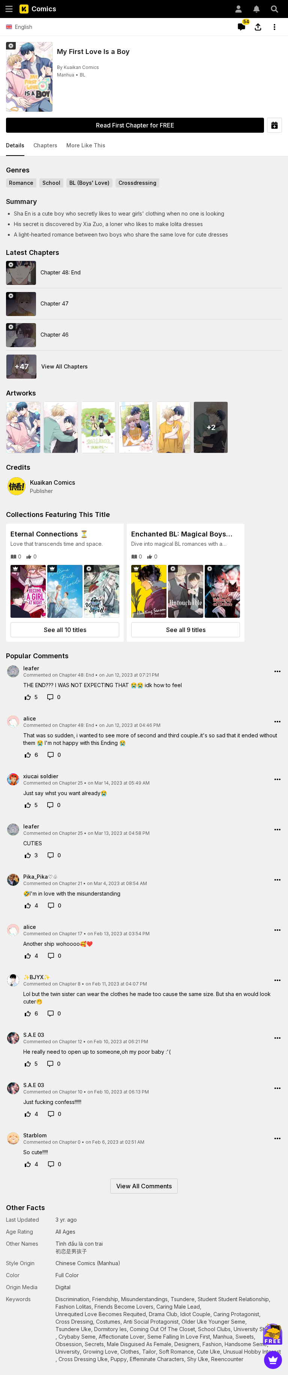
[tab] (15, 146)
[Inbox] (256, 8)
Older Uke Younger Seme (213, 1321)
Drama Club (163, 1314)
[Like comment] (28, 697)
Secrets (94, 1344)
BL (83, 75)
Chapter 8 (70, 984)
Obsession (69, 1344)
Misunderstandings (144, 1299)
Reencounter (227, 1359)
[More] (274, 26)
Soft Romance (176, 1351)
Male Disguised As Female (139, 1344)
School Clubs (214, 1329)
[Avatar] (238, 8)
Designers (187, 1344)
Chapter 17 (70, 933)
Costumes (108, 1321)
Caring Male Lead (178, 1306)
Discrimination (72, 1299)
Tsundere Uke (73, 1329)
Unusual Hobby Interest (252, 1351)
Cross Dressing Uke (83, 1359)
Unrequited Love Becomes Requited (101, 1314)
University (68, 1351)
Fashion (212, 1344)
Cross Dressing (74, 1321)
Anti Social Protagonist (150, 1321)
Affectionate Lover (121, 1336)
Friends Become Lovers (123, 1306)
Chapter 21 (70, 883)
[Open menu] (9, 8)
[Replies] (50, 697)
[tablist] (144, 146)
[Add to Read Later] (274, 125)
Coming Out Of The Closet (162, 1329)
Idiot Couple (195, 1314)
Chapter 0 (70, 1142)
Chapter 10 (70, 1092)
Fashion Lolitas (74, 1306)
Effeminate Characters (157, 1359)
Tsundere (183, 1299)
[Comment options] (277, 671)
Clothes (129, 1351)
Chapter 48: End (76, 675)
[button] (15, 146)
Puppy (119, 1359)
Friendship (105, 1299)
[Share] (258, 26)
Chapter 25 (71, 783)
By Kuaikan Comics (78, 67)
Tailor (149, 1351)
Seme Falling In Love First (178, 1336)
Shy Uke (197, 1359)
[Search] (274, 8)
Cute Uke (208, 1351)
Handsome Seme (246, 1344)
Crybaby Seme (77, 1336)
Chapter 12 (70, 1041)
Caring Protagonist (236, 1314)
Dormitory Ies (110, 1329)
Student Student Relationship (233, 1299)
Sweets (245, 1336)
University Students (257, 1329)
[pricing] (273, 1360)
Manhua (65, 75)
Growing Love (100, 1351)
